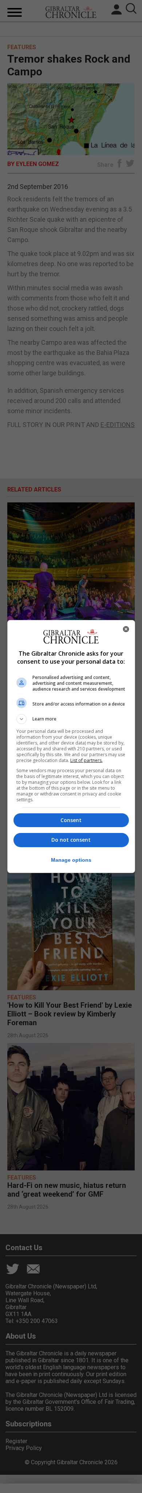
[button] (71, 719)
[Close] (126, 629)
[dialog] (71, 746)
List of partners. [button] (86, 760)
